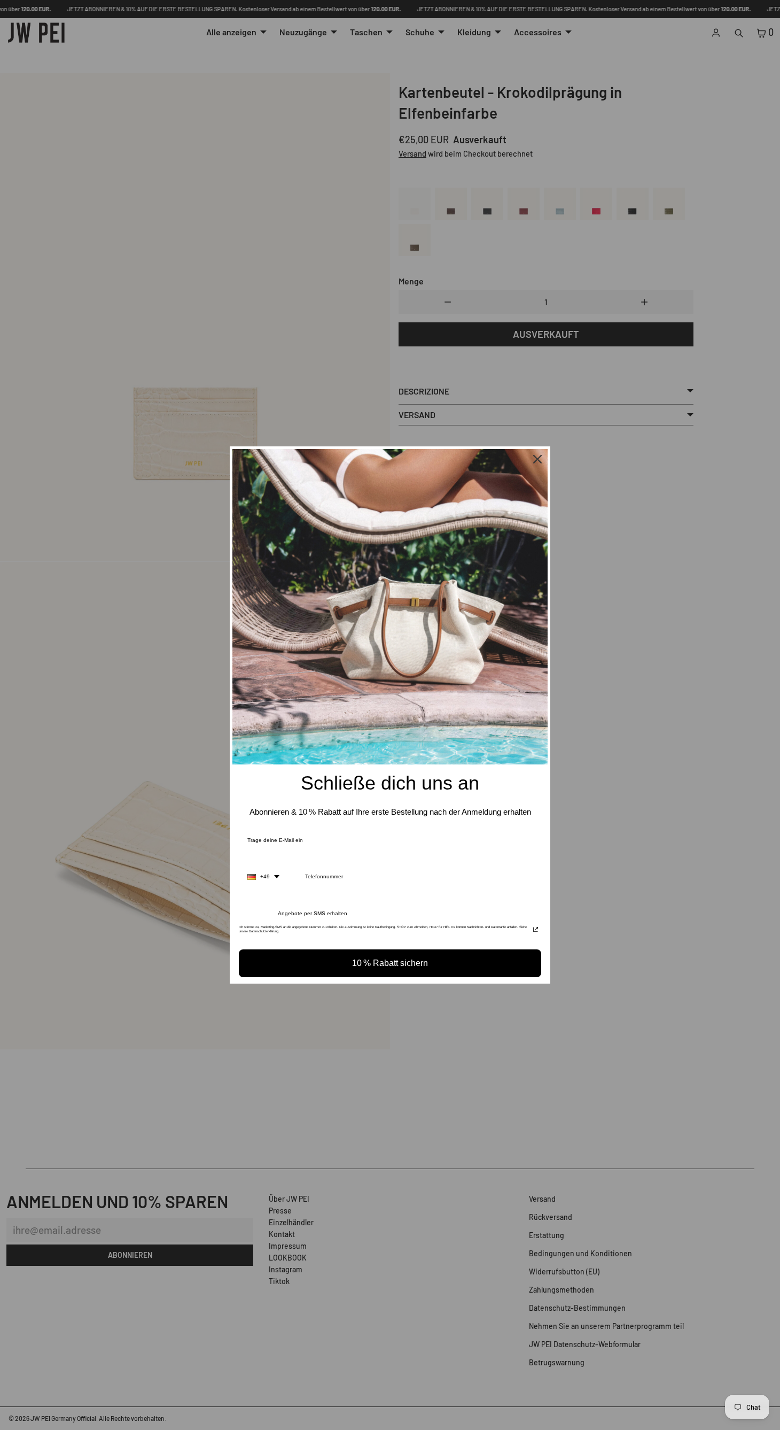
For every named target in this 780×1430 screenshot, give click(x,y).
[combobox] (263, 876)
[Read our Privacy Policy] (535, 930)
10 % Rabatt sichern (390, 963)
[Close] (537, 459)
